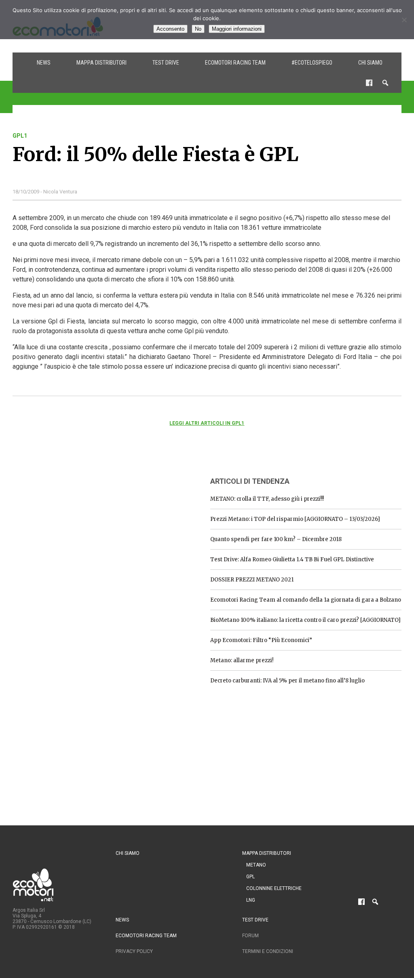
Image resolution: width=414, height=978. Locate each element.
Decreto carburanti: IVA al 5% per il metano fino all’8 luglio (287, 680)
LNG (250, 900)
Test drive (165, 62)
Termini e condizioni (267, 951)
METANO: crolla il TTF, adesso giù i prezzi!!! (267, 498)
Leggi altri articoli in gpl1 (206, 423)
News (44, 62)
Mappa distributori (101, 62)
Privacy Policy (134, 951)
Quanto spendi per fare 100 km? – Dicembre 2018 (276, 539)
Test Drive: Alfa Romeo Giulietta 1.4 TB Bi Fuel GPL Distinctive (292, 559)
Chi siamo (370, 62)
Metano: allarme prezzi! (241, 660)
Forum (250, 935)
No (198, 29)
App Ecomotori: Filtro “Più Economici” (261, 640)
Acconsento (170, 29)
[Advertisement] (73, 520)
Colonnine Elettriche (274, 888)
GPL (250, 876)
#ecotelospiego (311, 62)
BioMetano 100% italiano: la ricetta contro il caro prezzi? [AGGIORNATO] (305, 620)
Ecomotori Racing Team (235, 62)
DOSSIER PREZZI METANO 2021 (252, 579)
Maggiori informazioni (237, 29)
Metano (256, 865)
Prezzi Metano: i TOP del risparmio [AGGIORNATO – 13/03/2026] (295, 519)
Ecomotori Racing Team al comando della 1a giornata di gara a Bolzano (305, 599)
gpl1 (20, 135)
